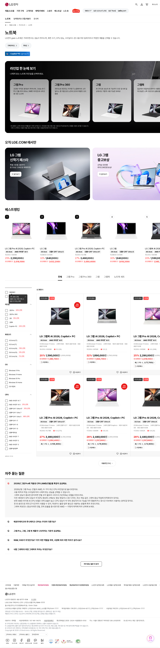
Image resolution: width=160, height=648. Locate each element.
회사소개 (155, 4)
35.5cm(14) (13, 356)
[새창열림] (88, 10)
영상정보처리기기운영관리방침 (79, 585)
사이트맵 (8, 585)
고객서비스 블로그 (24, 634)
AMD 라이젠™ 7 (14, 436)
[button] (21, 239)
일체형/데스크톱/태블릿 (22, 19)
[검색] (136, 4)
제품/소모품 (9, 11)
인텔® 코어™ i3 (13, 429)
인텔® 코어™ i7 (13, 421)
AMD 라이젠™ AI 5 (14, 405)
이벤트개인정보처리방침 (59, 585)
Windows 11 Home (15, 374)
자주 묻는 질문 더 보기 (91, 564)
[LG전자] (11, 4)
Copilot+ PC (13, 326)
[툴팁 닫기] (25, 297)
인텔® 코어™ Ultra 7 (15, 413)
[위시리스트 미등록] (71, 372)
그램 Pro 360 (85, 276)
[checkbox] (6, 292)
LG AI (66, 11)
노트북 (7, 18)
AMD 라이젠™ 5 (14, 440)
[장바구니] (147, 4)
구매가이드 (11, 46)
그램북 (107, 276)
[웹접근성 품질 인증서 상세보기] (78, 641)
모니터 (36, 19)
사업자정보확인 (49, 621)
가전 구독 (20, 11)
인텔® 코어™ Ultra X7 (15, 409)
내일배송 (45, 362)
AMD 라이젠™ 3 (14, 444)
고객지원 (29, 11)
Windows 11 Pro (14, 370)
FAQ (25, 46)
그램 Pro (70, 276)
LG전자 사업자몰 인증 (150, 585)
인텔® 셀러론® (13, 448)
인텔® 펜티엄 (13, 432)
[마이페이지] (141, 4)
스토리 (49, 11)
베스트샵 (57, 11)
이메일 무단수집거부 (28, 585)
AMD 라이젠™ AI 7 (14, 401)
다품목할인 (12, 292)
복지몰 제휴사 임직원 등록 (132, 585)
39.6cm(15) (13, 352)
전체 (60, 276)
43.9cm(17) (13, 340)
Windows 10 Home (15, 382)
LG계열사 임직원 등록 (114, 585)
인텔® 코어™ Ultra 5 (15, 417)
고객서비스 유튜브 (11, 634)
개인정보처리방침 (43, 585)
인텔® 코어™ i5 (13, 425)
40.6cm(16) (13, 348)
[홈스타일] (75, 11)
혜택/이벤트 (40, 11)
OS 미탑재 (12, 386)
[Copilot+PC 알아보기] (17, 54)
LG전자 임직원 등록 (98, 585)
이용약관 (16, 585)
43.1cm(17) (13, 344)
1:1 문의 (33, 599)
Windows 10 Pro (14, 378)
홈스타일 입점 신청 (11, 588)
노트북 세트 (119, 276)
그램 (98, 276)
